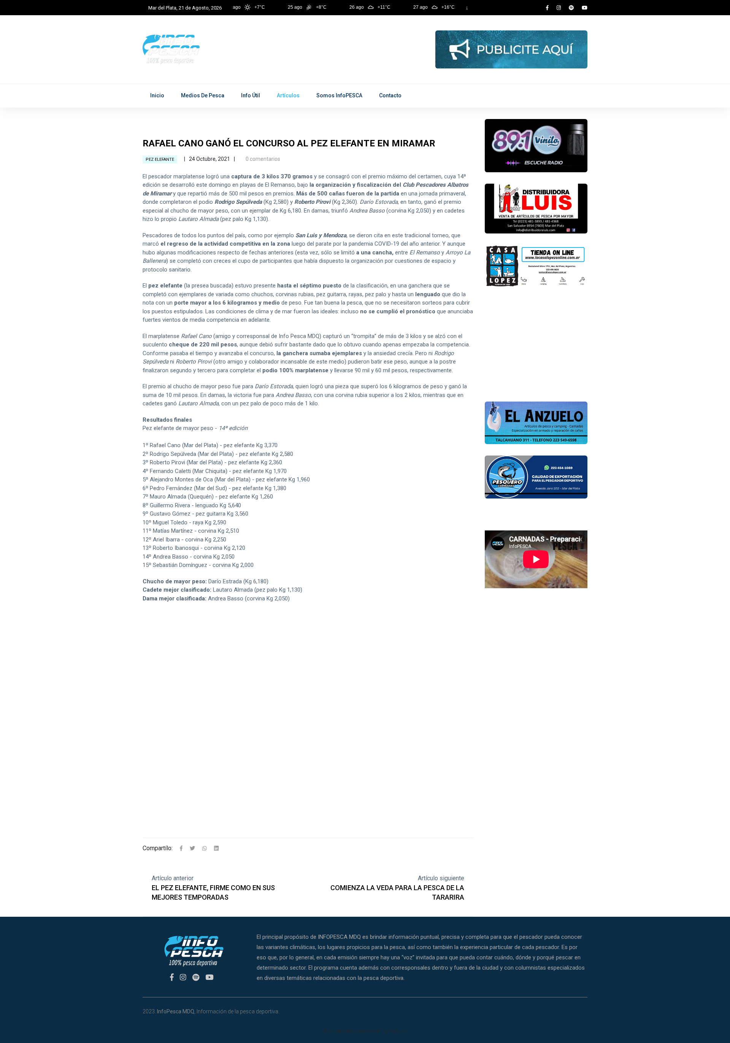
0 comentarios (262, 159)
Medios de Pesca (202, 95)
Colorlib (398, 1031)
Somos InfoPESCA (339, 95)
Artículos (288, 95)
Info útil (250, 95)
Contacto (390, 95)
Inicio (157, 95)
